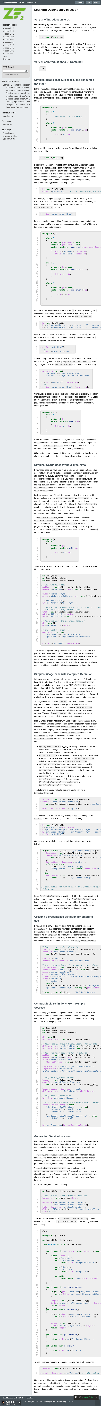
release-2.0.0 (8, 54)
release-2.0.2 (8, 48)
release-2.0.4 (8, 42)
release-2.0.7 (8, 34)
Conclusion (8, 116)
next (88, 2)
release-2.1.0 (8, 31)
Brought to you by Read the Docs (97, 1402)
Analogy (73, 50)
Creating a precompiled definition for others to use (27, 102)
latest (5, 56)
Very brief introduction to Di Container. (22, 90)
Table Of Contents (10, 81)
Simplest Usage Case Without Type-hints (24, 96)
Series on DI (70, 53)
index (96, 2)
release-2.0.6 (8, 37)
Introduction (8, 124)
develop (6, 59)
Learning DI (39, 53)
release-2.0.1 (8, 51)
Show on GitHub (10, 136)
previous (79, 2)
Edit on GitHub (9, 139)
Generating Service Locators (18, 107)
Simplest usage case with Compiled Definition (26, 99)
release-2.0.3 (8, 45)
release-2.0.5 (8, 40)
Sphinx (69, 1402)
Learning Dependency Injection (16, 85)
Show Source (9, 133)
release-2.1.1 (8, 28)
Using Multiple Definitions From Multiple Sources (27, 104)
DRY (87, 168)
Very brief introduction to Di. (18, 88)
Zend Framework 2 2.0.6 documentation (18, 2)
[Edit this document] (11, 1402)
